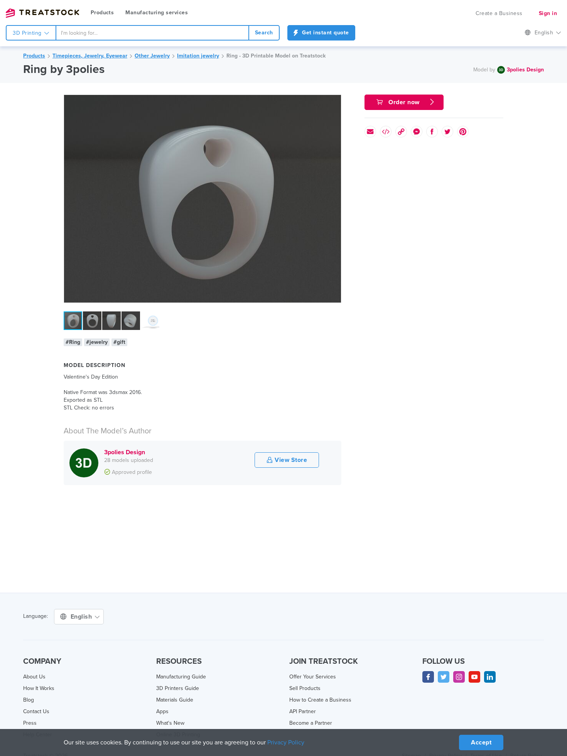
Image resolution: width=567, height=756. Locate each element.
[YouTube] (474, 677)
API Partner (302, 711)
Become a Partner (310, 723)
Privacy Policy (285, 742)
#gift (119, 342)
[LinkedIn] (490, 677)
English (545, 32)
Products (102, 12)
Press (30, 723)
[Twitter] (443, 677)
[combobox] (152, 33)
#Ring (73, 342)
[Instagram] (459, 677)
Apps (162, 711)
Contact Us (36, 711)
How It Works (38, 688)
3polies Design (525, 69)
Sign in (548, 13)
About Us (34, 676)
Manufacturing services (156, 12)
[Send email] (370, 131)
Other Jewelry (152, 55)
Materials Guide (174, 700)
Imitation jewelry (198, 55)
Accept (481, 742)
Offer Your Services (312, 676)
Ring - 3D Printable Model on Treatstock (276, 55)
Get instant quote (324, 32)
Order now (404, 102)
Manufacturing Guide (181, 676)
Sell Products (305, 688)
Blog (28, 700)
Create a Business (499, 13)
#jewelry (97, 342)
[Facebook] (428, 677)
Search (264, 32)
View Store (290, 460)
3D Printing (28, 33)
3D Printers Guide (177, 688)
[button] (334, 102)
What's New (170, 723)
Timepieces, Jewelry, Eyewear (89, 55)
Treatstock (42, 13)
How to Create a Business (320, 700)
